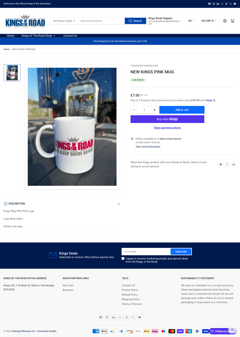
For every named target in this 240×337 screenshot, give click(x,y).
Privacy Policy (130, 290)
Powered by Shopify (46, 331)
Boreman (68, 290)
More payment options (167, 127)
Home (6, 49)
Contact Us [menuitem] (70, 35)
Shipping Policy (131, 299)
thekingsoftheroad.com (144, 66)
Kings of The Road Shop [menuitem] (37, 35)
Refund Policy (130, 294)
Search (138, 20)
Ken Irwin (68, 285)
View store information (148, 146)
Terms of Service (132, 304)
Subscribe (181, 251)
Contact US (128, 285)
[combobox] (112, 21)
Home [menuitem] (10, 35)
